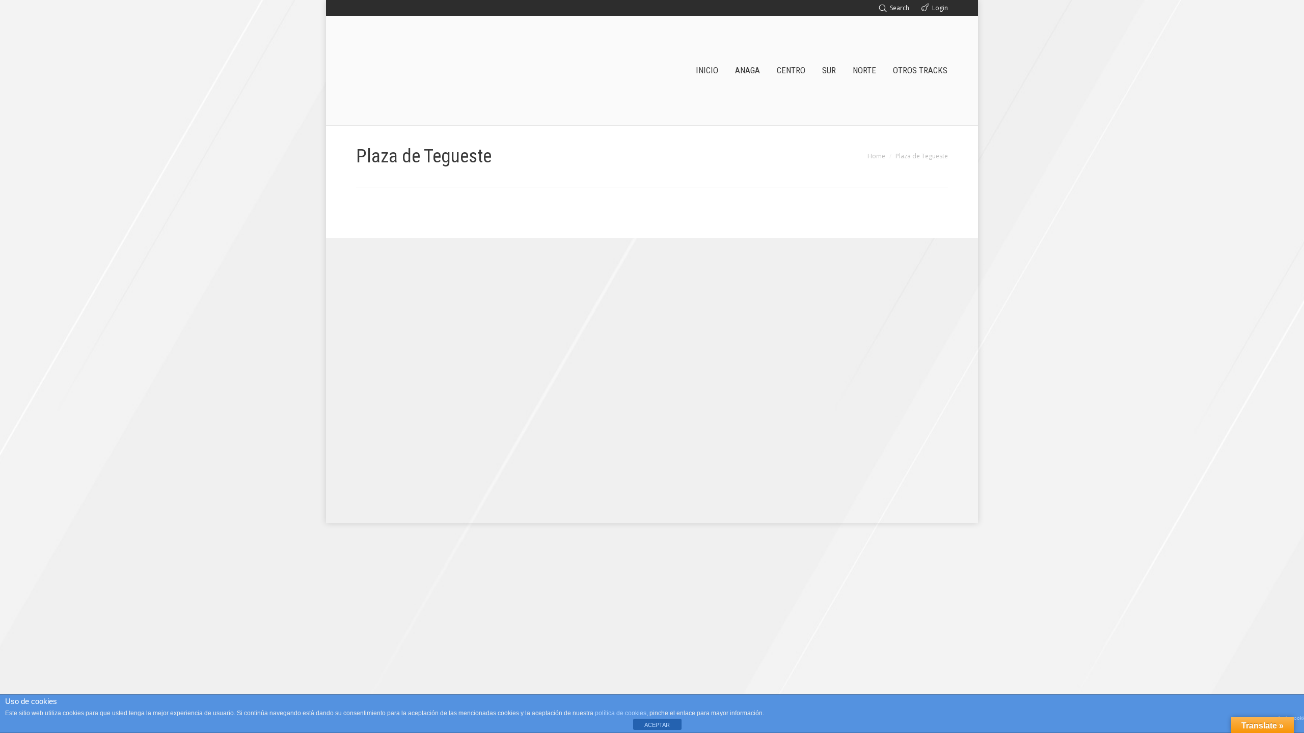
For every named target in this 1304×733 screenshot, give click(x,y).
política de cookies (620, 713)
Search (899, 8)
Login (940, 8)
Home (876, 156)
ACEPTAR (657, 725)
